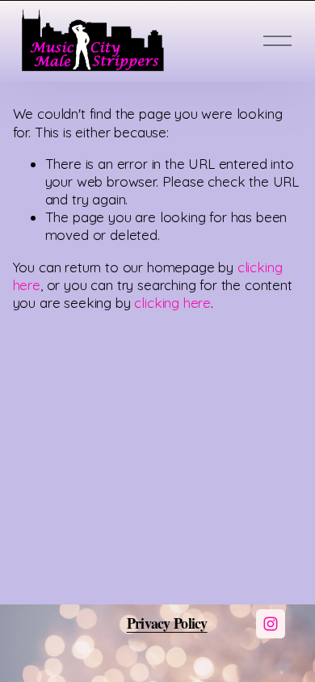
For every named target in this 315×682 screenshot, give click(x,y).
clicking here (172, 302)
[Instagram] (270, 623)
